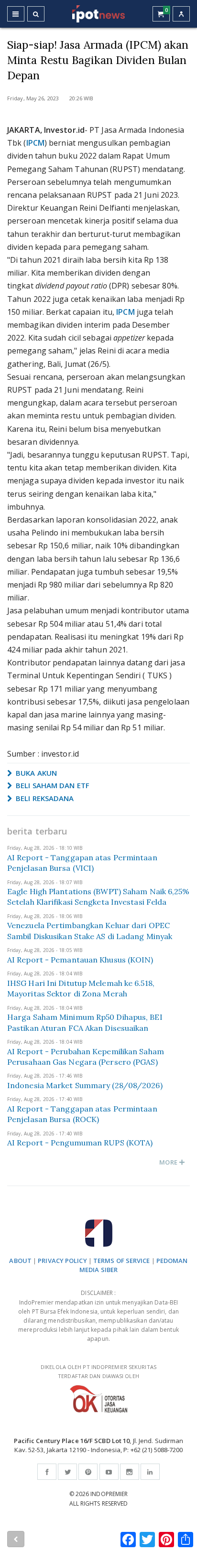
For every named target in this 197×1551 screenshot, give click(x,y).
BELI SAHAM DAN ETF (51, 785)
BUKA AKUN (35, 773)
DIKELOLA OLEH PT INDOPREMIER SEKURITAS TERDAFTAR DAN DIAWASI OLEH (98, 1371)
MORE (169, 1162)
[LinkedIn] (150, 1472)
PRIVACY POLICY (62, 1260)
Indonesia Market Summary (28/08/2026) (85, 1085)
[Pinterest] (88, 1472)
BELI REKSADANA (44, 798)
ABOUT (20, 1260)
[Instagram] (129, 1472)
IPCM (35, 143)
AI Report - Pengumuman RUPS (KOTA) (80, 1142)
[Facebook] (46, 1472)
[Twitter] (67, 1472)
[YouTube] (109, 1472)
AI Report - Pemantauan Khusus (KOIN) (80, 959)
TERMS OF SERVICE (121, 1260)
